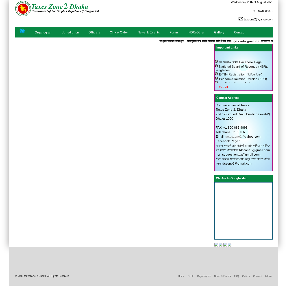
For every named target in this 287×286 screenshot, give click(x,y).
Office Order (118, 32)
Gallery (218, 32)
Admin (268, 276)
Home (181, 276)
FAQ (236, 276)
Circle (191, 276)
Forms (174, 32)
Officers (93, 32)
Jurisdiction (70, 32)
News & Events (148, 32)
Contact (239, 32)
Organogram (43, 32)
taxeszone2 (233, 136)
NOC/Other (195, 32)
